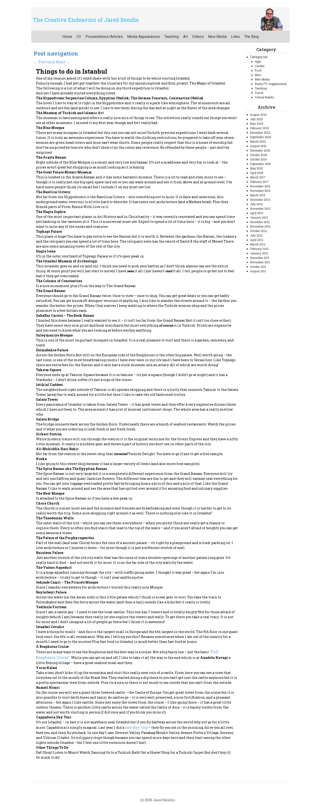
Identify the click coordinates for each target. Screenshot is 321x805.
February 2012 (259, 249)
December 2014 (260, 199)
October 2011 (258, 266)
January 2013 (259, 217)
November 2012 (260, 226)
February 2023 (259, 128)
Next (63, 61)
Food (258, 70)
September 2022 (260, 137)
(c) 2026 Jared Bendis (157, 800)
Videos (198, 36)
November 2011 (260, 262)
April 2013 (256, 213)
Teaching (171, 36)
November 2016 (260, 186)
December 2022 (260, 132)
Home (67, 36)
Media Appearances (143, 36)
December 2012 (260, 222)
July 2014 (256, 204)
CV (78, 36)
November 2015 (260, 190)
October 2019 (258, 159)
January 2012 (259, 253)
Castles (260, 66)
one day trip (136, 727)
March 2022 (258, 141)
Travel (259, 93)
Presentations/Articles (104, 36)
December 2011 (259, 258)
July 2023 (256, 119)
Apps (258, 61)
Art (185, 36)
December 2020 (260, 150)
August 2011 (258, 271)
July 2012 (256, 235)
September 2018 (260, 164)
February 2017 (259, 182)
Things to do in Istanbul (71, 71)
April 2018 (256, 173)
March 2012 (257, 244)
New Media (217, 36)
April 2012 (256, 240)
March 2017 (258, 177)
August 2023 (258, 114)
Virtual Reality (264, 97)
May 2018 (256, 168)
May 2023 (256, 123)
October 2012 (258, 231)
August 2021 (258, 146)
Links (235, 36)
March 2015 (257, 195)
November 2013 (260, 208)
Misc (258, 75)
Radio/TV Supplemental (270, 84)
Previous (44, 61)
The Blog (251, 36)
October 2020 (258, 155)
